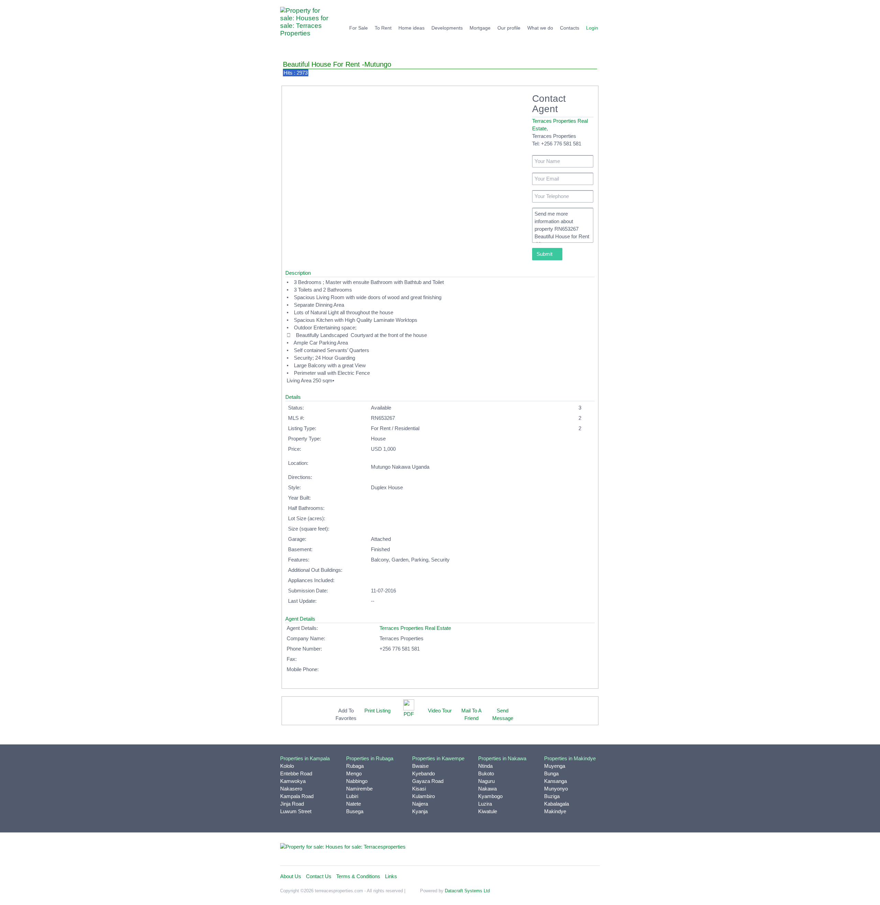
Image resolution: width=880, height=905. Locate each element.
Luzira (485, 804)
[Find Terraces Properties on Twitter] (547, 850)
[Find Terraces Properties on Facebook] (532, 850)
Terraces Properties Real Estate (415, 628)
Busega (354, 811)
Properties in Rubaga (369, 758)
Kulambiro (423, 796)
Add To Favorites (346, 714)
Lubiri (352, 796)
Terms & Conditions (358, 876)
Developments (447, 28)
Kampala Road (297, 796)
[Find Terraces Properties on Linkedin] (563, 850)
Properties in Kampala (305, 758)
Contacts (569, 28)
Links (391, 876)
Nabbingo (356, 781)
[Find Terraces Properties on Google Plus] (593, 850)
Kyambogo (490, 796)
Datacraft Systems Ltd (467, 890)
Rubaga (355, 766)
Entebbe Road (296, 773)
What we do (540, 28)
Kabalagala (556, 804)
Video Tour (440, 710)
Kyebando (423, 773)
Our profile (508, 28)
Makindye (555, 811)
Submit (545, 254)
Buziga (552, 796)
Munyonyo (556, 789)
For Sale (358, 28)
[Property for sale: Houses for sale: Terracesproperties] (343, 846)
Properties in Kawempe (438, 758)
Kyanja (420, 811)
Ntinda (485, 766)
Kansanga (555, 781)
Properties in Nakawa (502, 758)
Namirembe (359, 789)
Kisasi (419, 789)
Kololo (287, 766)
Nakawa (487, 789)
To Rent (383, 28)
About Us (290, 876)
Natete (353, 804)
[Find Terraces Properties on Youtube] (578, 850)
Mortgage (480, 28)
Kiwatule (487, 811)
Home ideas (411, 28)
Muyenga (554, 766)
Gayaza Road (427, 781)
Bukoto (486, 773)
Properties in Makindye (570, 758)
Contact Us (318, 876)
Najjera (420, 804)
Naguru (486, 781)
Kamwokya (293, 781)
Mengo (354, 773)
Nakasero (291, 789)
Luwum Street (295, 811)
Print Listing (377, 710)
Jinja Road (292, 804)
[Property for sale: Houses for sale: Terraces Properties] (307, 25)
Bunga (551, 773)
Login (592, 28)
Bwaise (420, 766)
